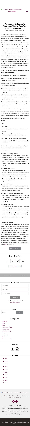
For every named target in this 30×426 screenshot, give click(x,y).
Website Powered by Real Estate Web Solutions (15, 420)
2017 (6, 383)
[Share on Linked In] (23, 261)
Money (11, 266)
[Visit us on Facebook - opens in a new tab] (13, 349)
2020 (6, 374)
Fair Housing (21, 414)
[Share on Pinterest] (18, 261)
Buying (3, 325)
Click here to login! (15, 302)
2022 (6, 369)
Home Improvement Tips (7, 338)
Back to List (14, 248)
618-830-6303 (17, 397)
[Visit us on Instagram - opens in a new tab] (17, 349)
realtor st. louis (5, 334)
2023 (6, 366)
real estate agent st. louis (7, 327)
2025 (6, 361)
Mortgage (4, 336)
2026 (6, 358)
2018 (6, 380)
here (5, 244)
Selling (3, 323)
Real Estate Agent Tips (6, 331)
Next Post (23, 275)
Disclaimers (26, 422)
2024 (6, 364)
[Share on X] (12, 261)
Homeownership (5, 329)
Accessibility (15, 414)
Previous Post (8, 275)
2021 (6, 372)
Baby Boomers (18, 266)
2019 (6, 377)
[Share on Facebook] (7, 261)
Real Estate (4, 321)
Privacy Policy (8, 414)
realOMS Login (15, 423)
